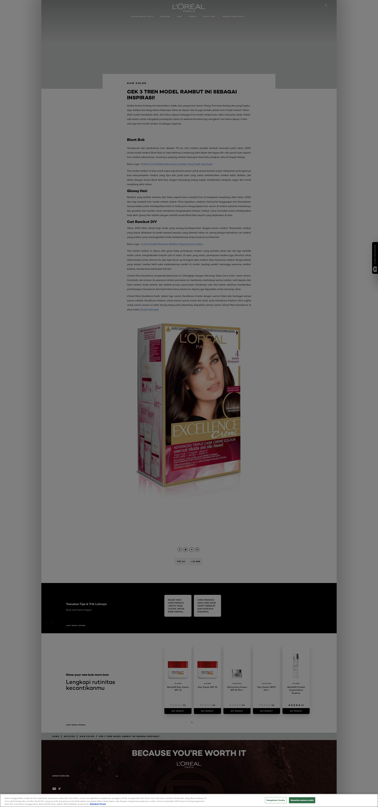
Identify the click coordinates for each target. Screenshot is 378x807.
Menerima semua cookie (302, 800)
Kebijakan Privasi (98, 804)
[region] (189, 800)
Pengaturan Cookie (276, 800)
